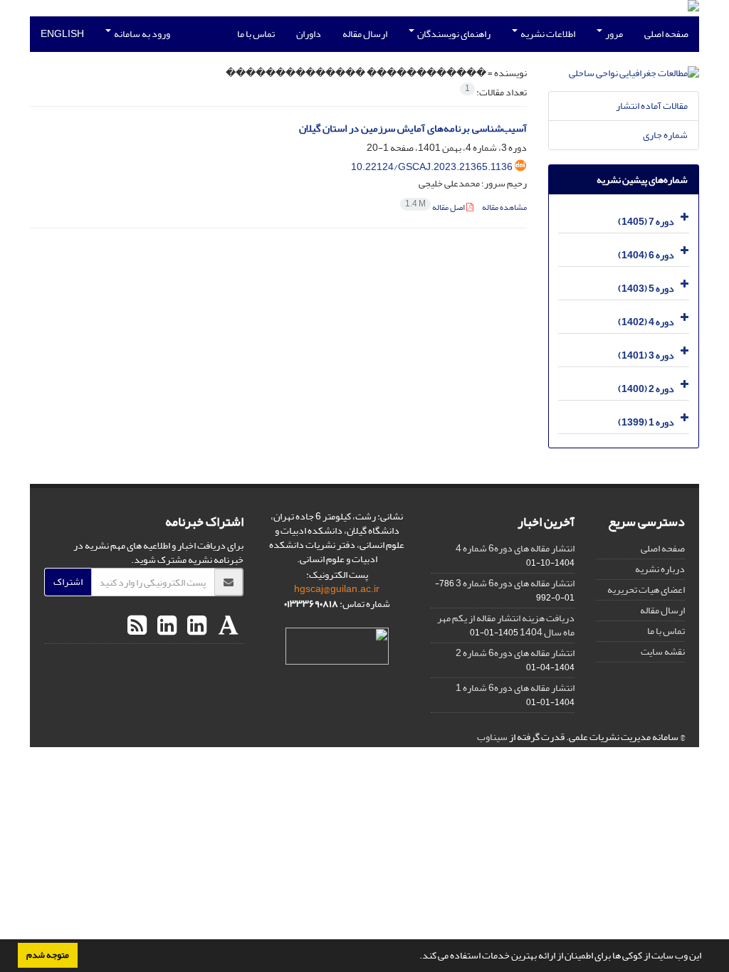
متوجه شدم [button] (47, 954)
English (62, 33)
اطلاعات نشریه (547, 33)
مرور (613, 33)
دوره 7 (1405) (646, 221)
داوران (308, 33)
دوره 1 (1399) (646, 422)
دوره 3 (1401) (646, 355)
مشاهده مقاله (504, 207)
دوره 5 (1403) (646, 288)
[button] (416, 957)
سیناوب (492, 736)
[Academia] (226, 626)
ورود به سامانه (141, 33)
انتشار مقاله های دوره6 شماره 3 (515, 583)
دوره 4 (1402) (646, 322)
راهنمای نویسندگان (453, 33)
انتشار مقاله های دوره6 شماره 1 (515, 687)
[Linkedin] (195, 626)
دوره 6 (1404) (646, 255)
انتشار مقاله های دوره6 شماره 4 (515, 548)
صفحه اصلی (666, 33)
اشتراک (68, 581)
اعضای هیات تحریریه (646, 589)
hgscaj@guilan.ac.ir (336, 588)
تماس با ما (256, 33)
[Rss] (137, 626)
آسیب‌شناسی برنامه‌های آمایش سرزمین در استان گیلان (413, 128)
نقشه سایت (663, 651)
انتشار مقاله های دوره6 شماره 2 (515, 652)
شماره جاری (665, 134)
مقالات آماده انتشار (652, 105)
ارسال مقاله (364, 33)
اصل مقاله (435, 207)
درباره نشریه (660, 569)
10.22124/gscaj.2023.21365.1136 (432, 166)
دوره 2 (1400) (646, 388)
